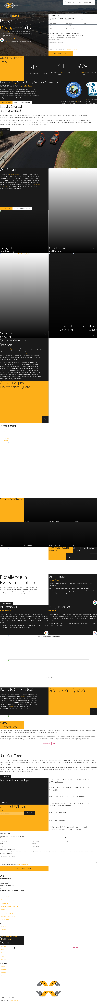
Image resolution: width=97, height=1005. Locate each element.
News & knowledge (6, 939)
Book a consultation (5, 878)
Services (3, 926)
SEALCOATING (80, 35)
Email (49, 25)
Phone (82, 19)
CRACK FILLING (70, 35)
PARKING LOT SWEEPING (56, 37)
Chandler (6, 432)
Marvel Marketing (13, 1000)
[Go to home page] (10, 5)
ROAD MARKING (76, 34)
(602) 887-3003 (4, 883)
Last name (67, 19)
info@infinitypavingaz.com (71, 49)
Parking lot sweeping (7, 913)
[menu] (96, 1)
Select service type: (53, 15)
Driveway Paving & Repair (8, 916)
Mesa (5, 434)
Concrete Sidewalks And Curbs (9, 906)
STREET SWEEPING (70, 37)
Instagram (4, 969)
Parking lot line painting (7, 900)
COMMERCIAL (53, 18)
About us (3, 929)
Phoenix (6, 440)
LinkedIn (3, 972)
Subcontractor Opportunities (9, 936)
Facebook (4, 966)
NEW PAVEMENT (54, 34)
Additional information (54, 39)
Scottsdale (7, 430)
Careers (3, 933)
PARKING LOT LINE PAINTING (57, 35)
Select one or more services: (55, 31)
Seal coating (4, 909)
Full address (68, 25)
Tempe (6, 436)
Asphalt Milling (5, 919)
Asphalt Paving (5, 896)
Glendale (6, 438)
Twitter (3, 976)
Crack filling (4, 903)
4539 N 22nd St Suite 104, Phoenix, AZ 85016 (12, 890)
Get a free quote (4, 877)
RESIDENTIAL (62, 18)
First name (51, 19)
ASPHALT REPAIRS (65, 34)
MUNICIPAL (71, 18)
